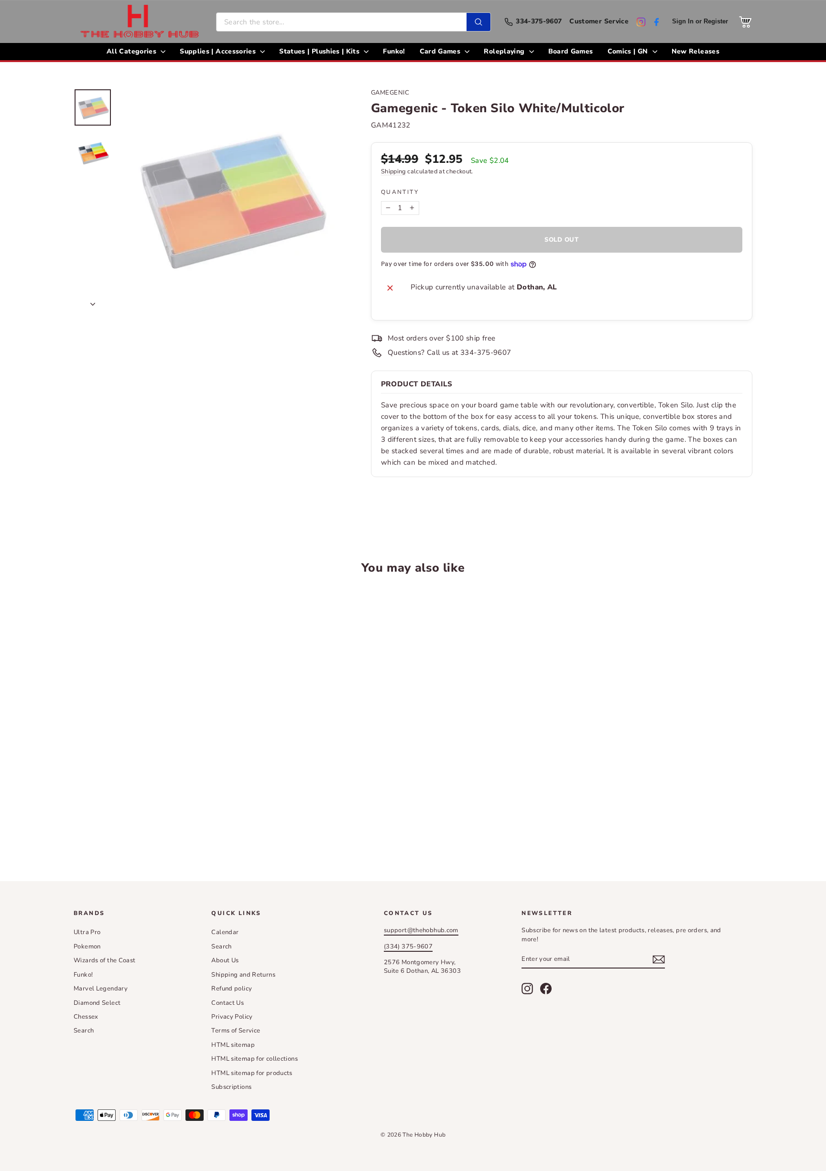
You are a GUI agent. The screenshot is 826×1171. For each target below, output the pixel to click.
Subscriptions (231, 1087)
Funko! (394, 51)
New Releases (695, 51)
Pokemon (87, 946)
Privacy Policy (231, 1016)
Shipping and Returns (243, 974)
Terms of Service (235, 1030)
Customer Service (599, 22)
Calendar (225, 932)
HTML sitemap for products (251, 1073)
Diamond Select (97, 1003)
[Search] (478, 22)
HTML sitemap (233, 1045)
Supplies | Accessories (219, 51)
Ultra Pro (87, 932)
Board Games (570, 51)
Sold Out (155, 815)
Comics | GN (629, 51)
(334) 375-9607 (408, 946)
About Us (225, 960)
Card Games (441, 51)
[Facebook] (656, 22)
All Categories (132, 51)
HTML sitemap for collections (254, 1058)
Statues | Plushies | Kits (320, 51)
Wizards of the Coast (105, 960)
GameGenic (390, 92)
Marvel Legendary (101, 988)
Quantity (400, 192)
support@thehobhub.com (421, 930)
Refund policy (231, 988)
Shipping (393, 171)
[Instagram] (641, 22)
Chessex (86, 1016)
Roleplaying (505, 51)
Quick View (154, 743)
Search (84, 1030)
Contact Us (227, 1003)
